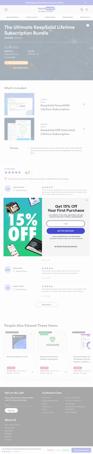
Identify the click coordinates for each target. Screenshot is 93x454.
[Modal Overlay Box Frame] (46, 227)
